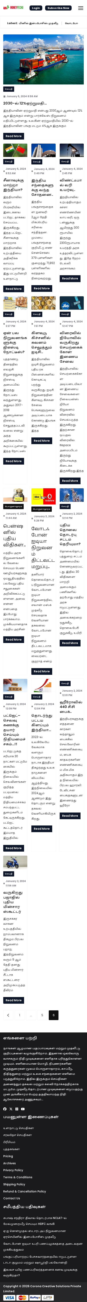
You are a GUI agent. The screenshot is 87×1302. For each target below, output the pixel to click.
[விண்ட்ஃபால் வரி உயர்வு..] (72, 150)
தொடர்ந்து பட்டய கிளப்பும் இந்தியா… (41, 722)
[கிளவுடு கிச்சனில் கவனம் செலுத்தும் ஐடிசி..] (43, 303)
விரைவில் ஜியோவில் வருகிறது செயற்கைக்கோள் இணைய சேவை (71, 347)
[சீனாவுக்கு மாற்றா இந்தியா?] (15, 150)
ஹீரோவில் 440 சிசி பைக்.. (71, 707)
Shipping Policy (14, 1184)
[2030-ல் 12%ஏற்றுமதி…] (43, 59)
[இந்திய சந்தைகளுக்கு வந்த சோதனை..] (43, 150)
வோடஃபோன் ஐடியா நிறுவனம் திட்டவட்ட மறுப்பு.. (43, 547)
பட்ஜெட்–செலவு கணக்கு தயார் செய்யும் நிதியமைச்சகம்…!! (14, 729)
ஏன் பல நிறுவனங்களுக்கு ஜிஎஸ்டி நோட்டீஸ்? (15, 342)
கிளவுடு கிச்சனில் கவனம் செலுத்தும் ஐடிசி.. (41, 342)
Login (36, 8)
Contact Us (11, 1198)
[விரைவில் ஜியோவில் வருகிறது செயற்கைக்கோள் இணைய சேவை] (72, 303)
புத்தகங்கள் (11, 1149)
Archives (9, 1163)
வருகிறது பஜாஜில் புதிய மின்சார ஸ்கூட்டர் (12, 902)
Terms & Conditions (17, 1177)
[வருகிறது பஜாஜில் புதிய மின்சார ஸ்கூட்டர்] (15, 862)
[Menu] (81, 8)
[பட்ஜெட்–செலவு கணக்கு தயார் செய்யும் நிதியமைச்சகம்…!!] (15, 685)
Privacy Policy (13, 1170)
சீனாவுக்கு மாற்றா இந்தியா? (13, 185)
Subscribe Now (58, 8)
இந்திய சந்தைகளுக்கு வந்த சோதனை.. (42, 187)
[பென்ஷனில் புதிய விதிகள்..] (15, 495)
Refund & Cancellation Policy (24, 1191)
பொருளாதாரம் (13, 506)
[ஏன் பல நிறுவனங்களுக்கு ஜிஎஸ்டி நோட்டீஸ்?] (15, 303)
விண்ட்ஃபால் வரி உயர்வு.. (71, 185)
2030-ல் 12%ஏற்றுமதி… (25, 103)
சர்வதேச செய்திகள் (17, 1135)
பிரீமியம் (9, 1142)
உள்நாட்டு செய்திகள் (18, 1128)
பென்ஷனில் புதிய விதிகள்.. (14, 535)
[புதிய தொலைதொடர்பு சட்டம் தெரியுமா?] (72, 495)
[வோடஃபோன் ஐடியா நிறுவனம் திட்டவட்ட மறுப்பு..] (43, 496)
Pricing (8, 1156)
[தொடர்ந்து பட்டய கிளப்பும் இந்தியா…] (43, 685)
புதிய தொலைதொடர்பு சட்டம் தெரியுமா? (70, 535)
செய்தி (9, 89)
